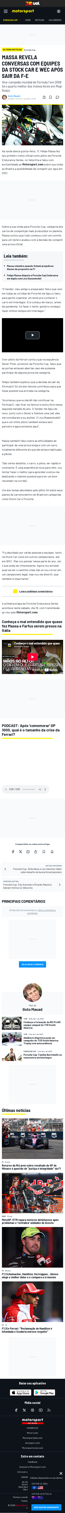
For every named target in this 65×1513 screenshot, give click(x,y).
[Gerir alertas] (52, 852)
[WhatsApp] (28, 852)
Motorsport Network (27, 1505)
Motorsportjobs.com (32, 1437)
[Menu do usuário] (59, 11)
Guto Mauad (14, 96)
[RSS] (49, 1410)
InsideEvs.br (32, 1427)
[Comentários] (58, 97)
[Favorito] (50, 97)
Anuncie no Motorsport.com (32, 1466)
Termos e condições (22, 1497)
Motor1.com (32, 1432)
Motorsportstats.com (32, 1448)
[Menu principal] (5, 11)
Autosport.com (32, 1443)
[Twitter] (20, 852)
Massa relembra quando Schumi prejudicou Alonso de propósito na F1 (30, 267)
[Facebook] (13, 852)
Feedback (32, 1461)
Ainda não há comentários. (32, 912)
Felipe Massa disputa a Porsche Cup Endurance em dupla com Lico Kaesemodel (32, 277)
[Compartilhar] (44, 97)
